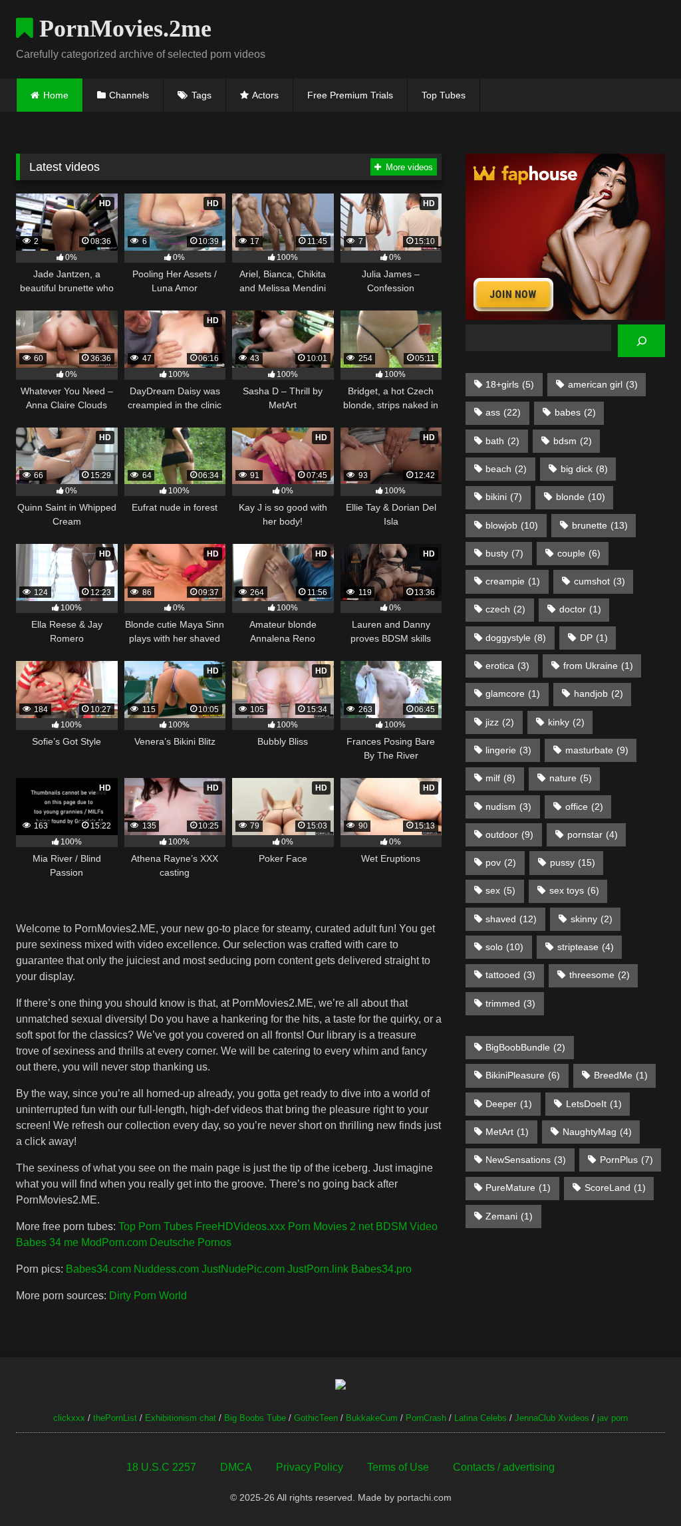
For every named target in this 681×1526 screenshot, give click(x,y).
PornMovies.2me (122, 28)
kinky (566, 722)
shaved (511, 919)
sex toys (574, 890)
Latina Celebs (480, 1418)
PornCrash (426, 1418)
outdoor (509, 834)
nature (570, 778)
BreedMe (621, 1075)
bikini (503, 496)
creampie (512, 581)
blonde (580, 496)
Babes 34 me (47, 1242)
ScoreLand (615, 1187)
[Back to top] (639, 1486)
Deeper (508, 1103)
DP (594, 637)
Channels (129, 95)
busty (504, 553)
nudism (508, 806)
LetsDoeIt (594, 1103)
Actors (265, 95)
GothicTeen (316, 1418)
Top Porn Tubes (155, 1226)
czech (505, 609)
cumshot (599, 581)
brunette (600, 525)
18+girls (509, 384)
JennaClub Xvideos (552, 1418)
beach (506, 468)
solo (504, 947)
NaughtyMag (597, 1131)
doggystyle (515, 637)
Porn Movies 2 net (330, 1226)
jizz (499, 722)
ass (503, 412)
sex (500, 890)
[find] (641, 340)
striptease (585, 947)
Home (55, 95)
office (584, 806)
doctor (580, 609)
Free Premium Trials (350, 95)
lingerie (508, 750)
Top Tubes (444, 95)
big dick (584, 468)
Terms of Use (398, 1467)
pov (500, 862)
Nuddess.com (166, 1269)
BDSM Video (407, 1226)
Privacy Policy (309, 1467)
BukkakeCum (372, 1418)
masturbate (596, 750)
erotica (507, 665)
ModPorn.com (114, 1242)
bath (502, 441)
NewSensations (525, 1159)
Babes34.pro (381, 1269)
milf (500, 778)
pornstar (592, 834)
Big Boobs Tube (255, 1418)
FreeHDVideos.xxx (240, 1226)
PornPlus (626, 1159)
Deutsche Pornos (190, 1242)
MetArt (507, 1131)
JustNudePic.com (243, 1269)
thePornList (115, 1418)
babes (575, 412)
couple (579, 553)
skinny (592, 919)
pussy (572, 862)
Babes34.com (98, 1269)
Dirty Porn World (148, 1295)
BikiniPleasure (522, 1075)
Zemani (509, 1216)
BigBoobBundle (525, 1047)
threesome (599, 974)
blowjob (511, 525)
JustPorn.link (317, 1269)
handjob (598, 693)
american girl (603, 384)
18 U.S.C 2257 (161, 1467)
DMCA (236, 1467)
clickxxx (69, 1418)
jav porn (612, 1418)
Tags (201, 95)
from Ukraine (598, 665)
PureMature (518, 1187)
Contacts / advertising (504, 1467)
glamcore (512, 693)
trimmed (510, 1003)
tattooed (510, 974)
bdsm (572, 441)
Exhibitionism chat (180, 1418)
